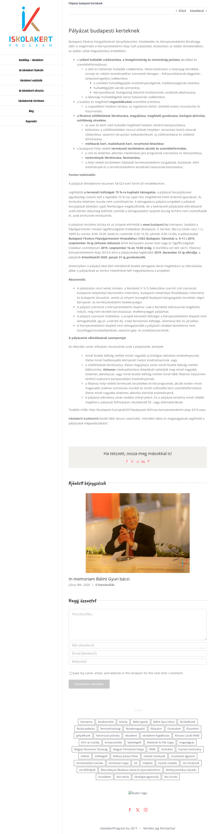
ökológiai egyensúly (146, 777)
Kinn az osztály (90, 742)
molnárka (167, 749)
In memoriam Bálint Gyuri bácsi (99, 579)
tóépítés (147, 763)
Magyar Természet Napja (128, 749)
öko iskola (122, 777)
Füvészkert (174, 728)
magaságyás (186, 742)
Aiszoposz (86, 722)
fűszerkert (192, 728)
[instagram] (145, 810)
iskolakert (131, 735)
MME (152, 749)
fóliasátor (156, 728)
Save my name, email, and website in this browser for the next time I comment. (128, 673)
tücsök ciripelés (167, 763)
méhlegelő (101, 756)
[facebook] (130, 810)
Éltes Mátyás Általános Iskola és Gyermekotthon (130, 770)
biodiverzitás (106, 722)
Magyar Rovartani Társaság (91, 749)
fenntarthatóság (110, 728)
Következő (197, 11)
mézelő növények (154, 756)
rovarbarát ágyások (183, 756)
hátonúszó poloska (108, 735)
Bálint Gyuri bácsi (164, 722)
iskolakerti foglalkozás (156, 735)
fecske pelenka (86, 728)
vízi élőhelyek (87, 770)
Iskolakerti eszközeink (84, 418)
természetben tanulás (89, 763)
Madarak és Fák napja (160, 742)
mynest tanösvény (189, 749)
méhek (85, 756)
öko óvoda (170, 777)
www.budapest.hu (155, 224)
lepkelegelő (134, 742)
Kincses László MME (187, 735)
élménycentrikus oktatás (181, 770)
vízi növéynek (190, 763)
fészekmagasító (135, 728)
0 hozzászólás (105, 585)
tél (135, 763)
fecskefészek (187, 722)
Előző (182, 11)
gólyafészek (83, 735)
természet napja (119, 763)
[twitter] (138, 810)
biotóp (123, 722)
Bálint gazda (140, 722)
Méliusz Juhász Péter (125, 756)
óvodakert (104, 777)
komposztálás (113, 742)
